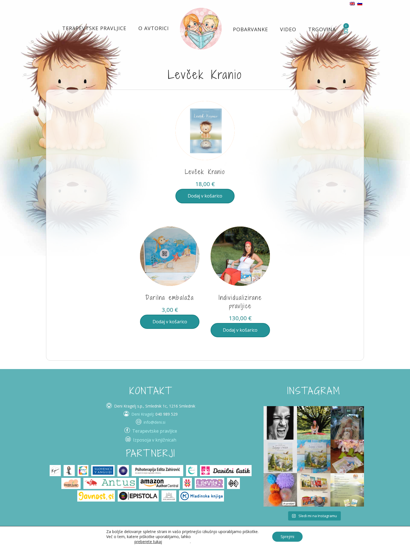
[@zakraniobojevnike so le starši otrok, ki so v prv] (347, 423)
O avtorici (153, 28)
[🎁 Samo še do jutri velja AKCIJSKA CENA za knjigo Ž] (347, 490)
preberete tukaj (148, 541)
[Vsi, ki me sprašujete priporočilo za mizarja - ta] (314, 490)
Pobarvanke (250, 29)
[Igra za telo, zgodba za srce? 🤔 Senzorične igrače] (280, 490)
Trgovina (322, 29)
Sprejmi (287, 536)
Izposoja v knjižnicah (154, 440)
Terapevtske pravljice (94, 28)
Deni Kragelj (142, 414)
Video (288, 29)
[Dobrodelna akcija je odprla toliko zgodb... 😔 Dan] (280, 456)
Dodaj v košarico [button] (205, 196)
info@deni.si (154, 422)
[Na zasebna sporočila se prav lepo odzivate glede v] (314, 456)
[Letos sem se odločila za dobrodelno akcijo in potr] (347, 456)
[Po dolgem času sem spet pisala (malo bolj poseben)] (314, 423)
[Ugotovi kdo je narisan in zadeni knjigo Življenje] (280, 423)
